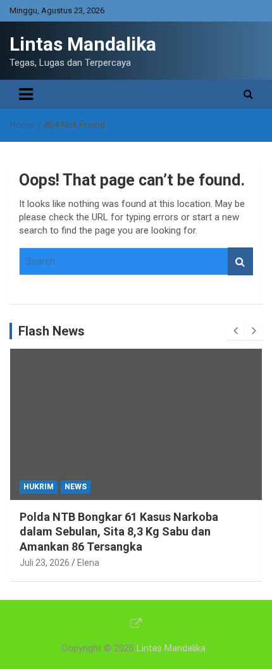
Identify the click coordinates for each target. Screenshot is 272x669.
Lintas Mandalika (82, 44)
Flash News (51, 331)
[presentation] (235, 331)
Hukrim (38, 486)
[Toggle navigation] (25, 94)
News (76, 486)
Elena (88, 563)
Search (240, 261)
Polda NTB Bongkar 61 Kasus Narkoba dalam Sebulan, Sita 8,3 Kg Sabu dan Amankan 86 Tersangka (119, 531)
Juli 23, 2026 (45, 563)
